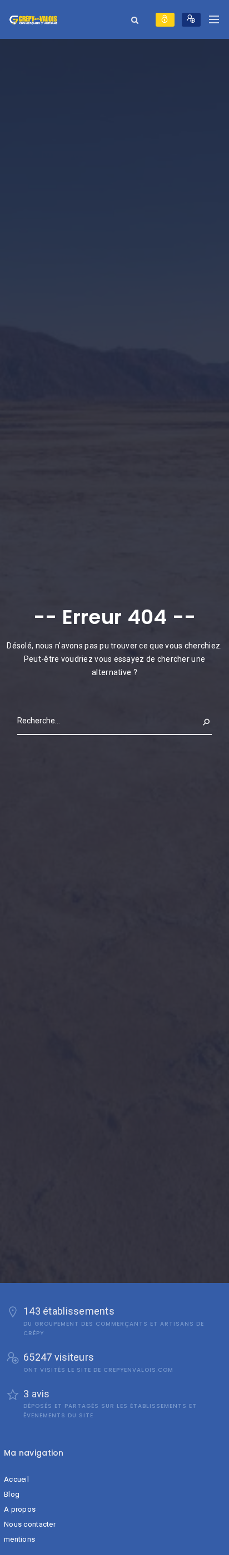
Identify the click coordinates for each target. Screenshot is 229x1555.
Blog (11, 1494)
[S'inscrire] (191, 20)
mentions (19, 1539)
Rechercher (188, 720)
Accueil (16, 1479)
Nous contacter (30, 1524)
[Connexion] (165, 20)
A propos (20, 1509)
